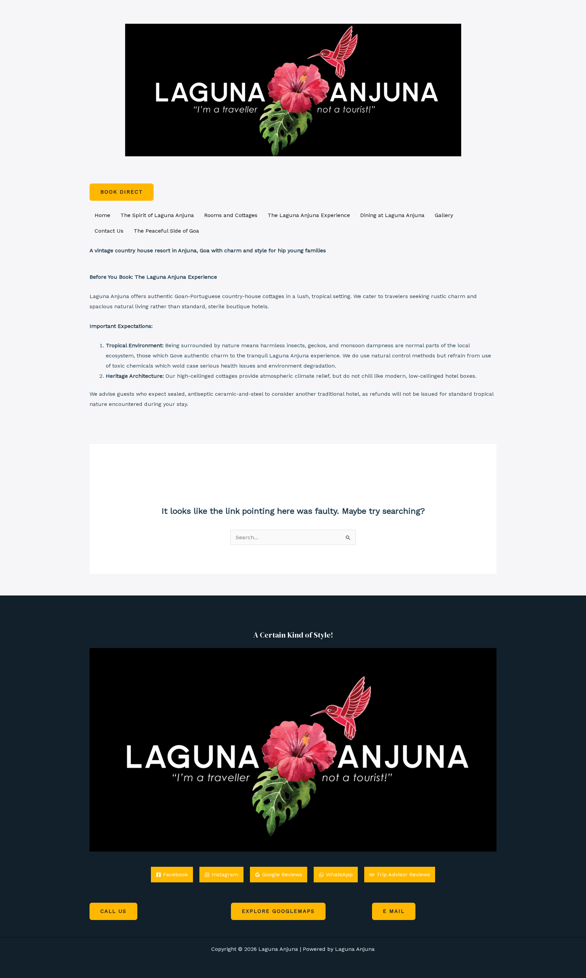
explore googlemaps (278, 911)
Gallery (444, 215)
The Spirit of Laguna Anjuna (157, 215)
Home (102, 215)
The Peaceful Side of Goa (166, 231)
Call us (113, 911)
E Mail (394, 911)
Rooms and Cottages (230, 215)
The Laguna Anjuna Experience (309, 215)
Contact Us (109, 231)
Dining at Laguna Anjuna (392, 215)
